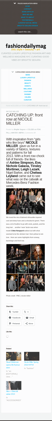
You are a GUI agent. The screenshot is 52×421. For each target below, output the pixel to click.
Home (8, 106)
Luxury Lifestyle (27, 77)
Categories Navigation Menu (27, 86)
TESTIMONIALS (27, 20)
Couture (27, 91)
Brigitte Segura (19, 129)
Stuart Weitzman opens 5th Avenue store (13, 365)
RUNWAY (27, 94)
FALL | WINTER (12, 133)
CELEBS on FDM (18, 106)
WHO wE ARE (28, 14)
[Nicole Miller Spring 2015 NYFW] (31, 356)
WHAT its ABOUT (27, 17)
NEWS (28, 75)
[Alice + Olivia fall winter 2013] (13, 385)
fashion (27, 80)
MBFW (21, 133)
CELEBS (28, 97)
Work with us (28, 12)
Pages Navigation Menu (27, 15)
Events (28, 86)
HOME (27, 6)
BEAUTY (28, 83)
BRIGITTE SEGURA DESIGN (27, 26)
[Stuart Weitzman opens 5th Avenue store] (13, 356)
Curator (27, 100)
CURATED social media (27, 23)
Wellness (28, 89)
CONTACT (27, 9)
